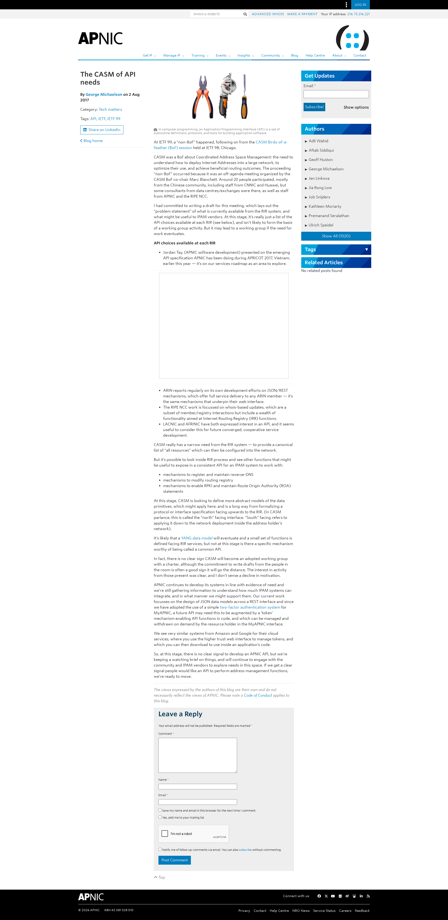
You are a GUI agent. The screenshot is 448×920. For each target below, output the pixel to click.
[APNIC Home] (100, 37)
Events (221, 55)
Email (163, 795)
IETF (101, 119)
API (93, 119)
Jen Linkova (319, 178)
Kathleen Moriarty (325, 206)
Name (163, 779)
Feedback (362, 911)
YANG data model (197, 538)
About (337, 55)
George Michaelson (104, 94)
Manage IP (171, 55)
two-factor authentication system (250, 607)
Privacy (244, 911)
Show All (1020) (336, 236)
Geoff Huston (321, 159)
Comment (166, 733)
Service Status (324, 911)
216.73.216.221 (358, 14)
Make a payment (302, 14)
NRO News (301, 911)
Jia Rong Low (320, 187)
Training (198, 55)
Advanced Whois (268, 14)
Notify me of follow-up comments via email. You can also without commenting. (221, 850)
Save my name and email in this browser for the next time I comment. (209, 810)
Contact (360, 55)
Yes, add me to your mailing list (182, 817)
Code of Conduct (258, 695)
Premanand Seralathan (329, 216)
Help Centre (315, 55)
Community (270, 55)
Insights (244, 55)
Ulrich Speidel (321, 225)
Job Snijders (319, 197)
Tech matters (110, 109)
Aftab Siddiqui (321, 150)
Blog (294, 55)
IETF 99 (113, 119)
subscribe (245, 850)
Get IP (147, 55)
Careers (345, 911)
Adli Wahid (318, 141)
